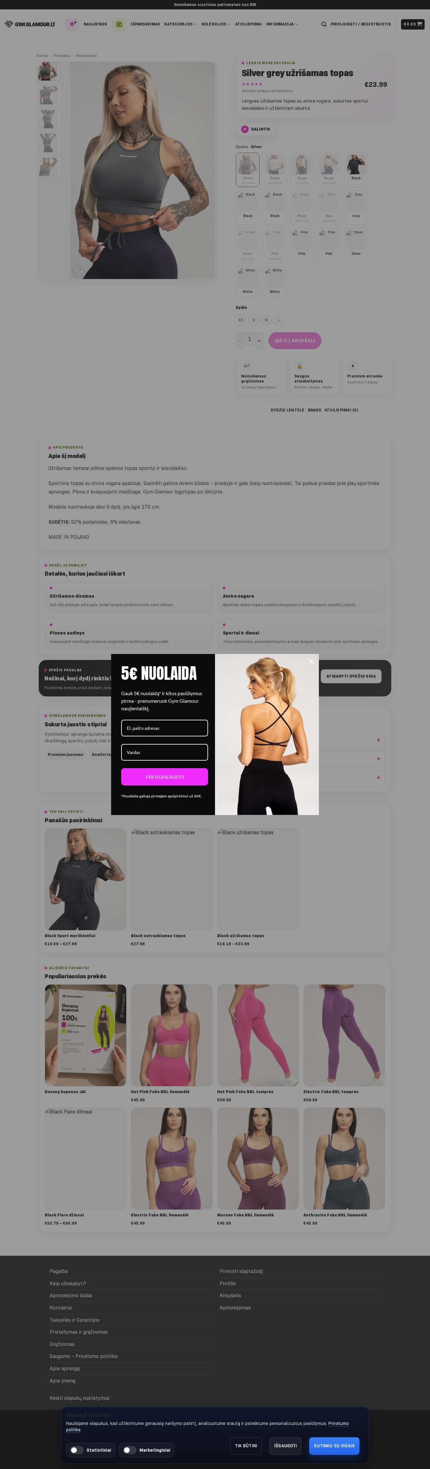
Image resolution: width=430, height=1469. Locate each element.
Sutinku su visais (334, 1446)
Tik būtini (246, 1446)
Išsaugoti (285, 1446)
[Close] (311, 661)
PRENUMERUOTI (165, 777)
